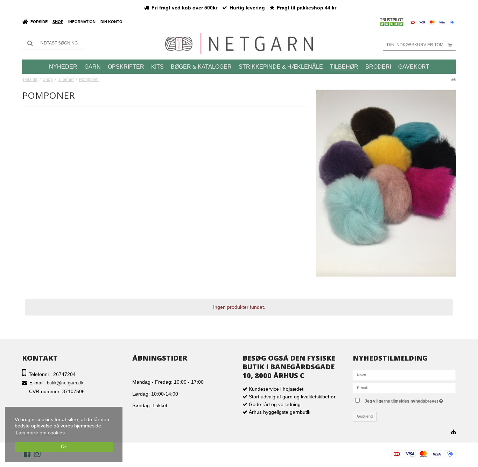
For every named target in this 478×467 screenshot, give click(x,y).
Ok (64, 446)
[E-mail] (404, 387)
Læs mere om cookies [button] (40, 432)
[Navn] (404, 374)
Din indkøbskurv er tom (415, 44)
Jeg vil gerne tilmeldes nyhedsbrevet (410, 400)
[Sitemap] (453, 432)
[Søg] (53, 43)
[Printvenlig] (453, 79)
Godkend (365, 416)
